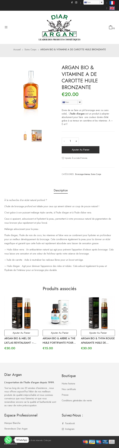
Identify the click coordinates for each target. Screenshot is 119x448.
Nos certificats (69, 389)
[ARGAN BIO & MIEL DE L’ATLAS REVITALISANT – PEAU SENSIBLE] (21, 313)
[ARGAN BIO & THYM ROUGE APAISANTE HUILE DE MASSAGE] (98, 313)
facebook (72, 2)
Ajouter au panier (80, 149)
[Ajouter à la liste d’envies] (32, 301)
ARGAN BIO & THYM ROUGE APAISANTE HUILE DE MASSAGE (98, 343)
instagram (76, 2)
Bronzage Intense (82, 174)
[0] (110, 27)
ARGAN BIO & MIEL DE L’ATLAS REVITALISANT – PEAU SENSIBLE (19, 343)
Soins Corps (96, 174)
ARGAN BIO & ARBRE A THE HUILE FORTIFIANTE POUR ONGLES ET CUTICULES (59, 343)
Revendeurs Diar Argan (16, 428)
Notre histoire (68, 383)
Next (55, 95)
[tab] (60, 190)
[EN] (112, 8)
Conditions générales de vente (77, 400)
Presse (65, 395)
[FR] (112, 2)
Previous (6, 95)
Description (61, 191)
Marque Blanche (12, 423)
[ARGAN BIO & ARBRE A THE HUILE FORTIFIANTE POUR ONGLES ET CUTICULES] (60, 313)
